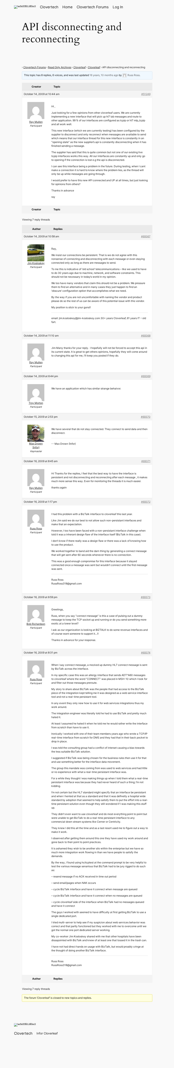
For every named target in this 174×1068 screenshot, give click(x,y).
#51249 (145, 94)
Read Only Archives (59, 67)
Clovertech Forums (34, 67)
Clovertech (49, 7)
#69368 (145, 335)
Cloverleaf (79, 67)
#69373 (145, 597)
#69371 (145, 461)
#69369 (145, 376)
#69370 (145, 416)
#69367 (145, 236)
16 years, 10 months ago (104, 75)
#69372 (145, 501)
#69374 (145, 652)
